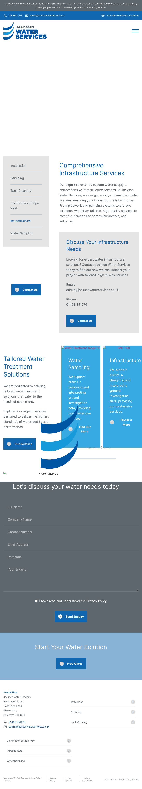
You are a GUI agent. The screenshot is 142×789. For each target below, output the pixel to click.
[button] (135, 30)
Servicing (17, 178)
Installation (18, 165)
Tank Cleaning (20, 190)
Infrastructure (20, 221)
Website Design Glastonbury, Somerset (121, 779)
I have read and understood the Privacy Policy (73, 601)
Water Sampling (21, 233)
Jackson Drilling (128, 3)
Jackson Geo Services (105, 3)
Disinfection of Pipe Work (24, 205)
